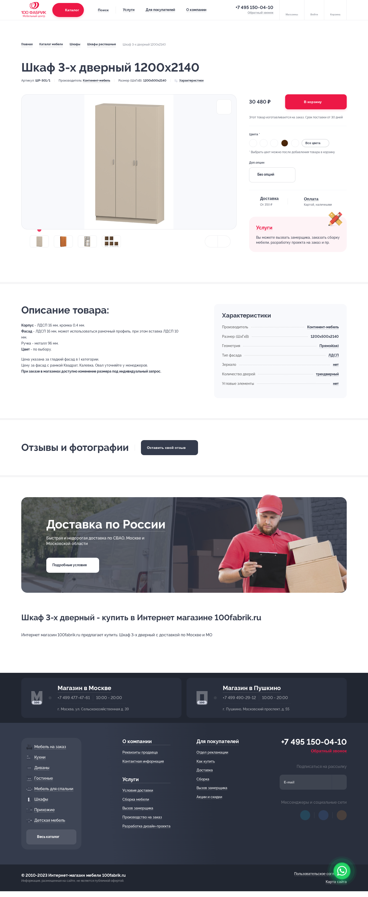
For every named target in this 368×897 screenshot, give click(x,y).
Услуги (128, 10)
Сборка (203, 779)
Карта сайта (336, 882)
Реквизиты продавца (140, 752)
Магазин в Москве (84, 688)
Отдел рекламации (212, 752)
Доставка (205, 770)
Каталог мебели (51, 44)
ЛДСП (333, 355)
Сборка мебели (135, 799)
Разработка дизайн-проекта (146, 826)
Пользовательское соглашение (320, 874)
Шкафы (75, 44)
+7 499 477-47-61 (74, 697)
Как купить (206, 761)
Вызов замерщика (137, 808)
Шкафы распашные (101, 44)
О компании (196, 10)
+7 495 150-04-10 (254, 7)
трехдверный (327, 374)
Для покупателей (160, 10)
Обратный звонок (329, 751)
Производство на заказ (142, 817)
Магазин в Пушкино (252, 688)
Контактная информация (143, 761)
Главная (27, 44)
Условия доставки (137, 790)
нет (336, 365)
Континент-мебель (96, 80)
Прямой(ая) (329, 346)
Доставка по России (105, 524)
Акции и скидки (209, 797)
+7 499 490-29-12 (239, 697)
